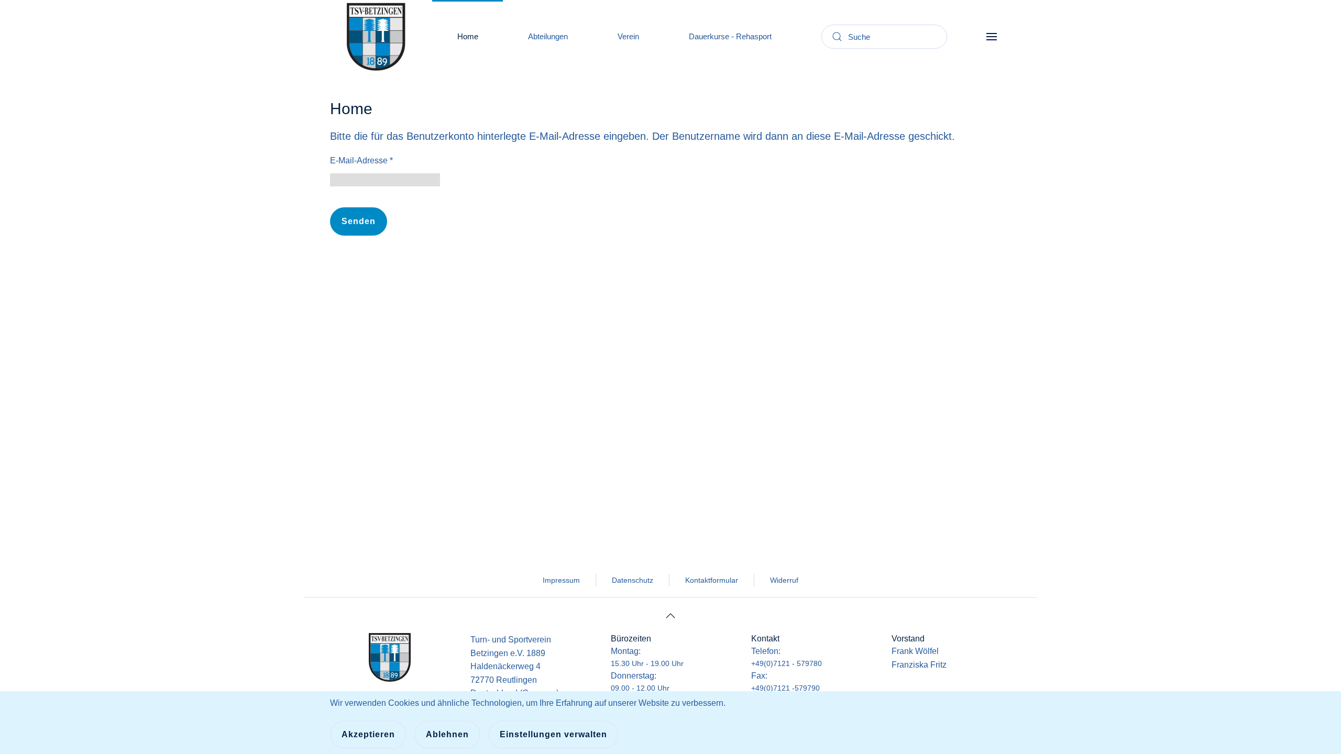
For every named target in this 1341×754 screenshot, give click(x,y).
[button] (991, 36)
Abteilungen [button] (548, 36)
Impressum (561, 580)
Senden (359, 221)
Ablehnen (447, 734)
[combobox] (884, 37)
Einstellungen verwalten (553, 734)
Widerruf (784, 580)
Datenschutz (632, 580)
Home (467, 36)
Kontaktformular (711, 580)
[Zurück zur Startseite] (376, 36)
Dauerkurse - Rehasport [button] (730, 36)
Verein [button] (628, 36)
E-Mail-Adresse (361, 160)
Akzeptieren (368, 734)
